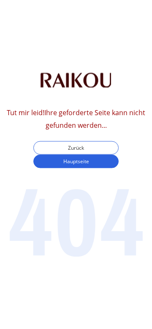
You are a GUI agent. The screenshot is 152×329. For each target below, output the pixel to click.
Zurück (76, 147)
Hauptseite (76, 161)
